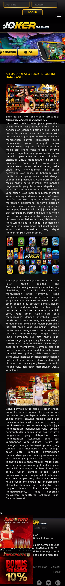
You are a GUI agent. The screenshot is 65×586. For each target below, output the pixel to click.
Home (57, 572)
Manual (56, 567)
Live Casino (39, 567)
